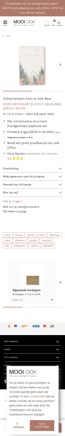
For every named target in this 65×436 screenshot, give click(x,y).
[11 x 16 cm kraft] (32, 276)
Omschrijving (11, 168)
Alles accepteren (42, 425)
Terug (8, 36)
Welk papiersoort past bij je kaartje (23, 176)
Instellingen (18, 427)
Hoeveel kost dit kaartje (17, 184)
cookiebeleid (37, 396)
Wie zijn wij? (10, 192)
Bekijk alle (18, 299)
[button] (47, 22)
